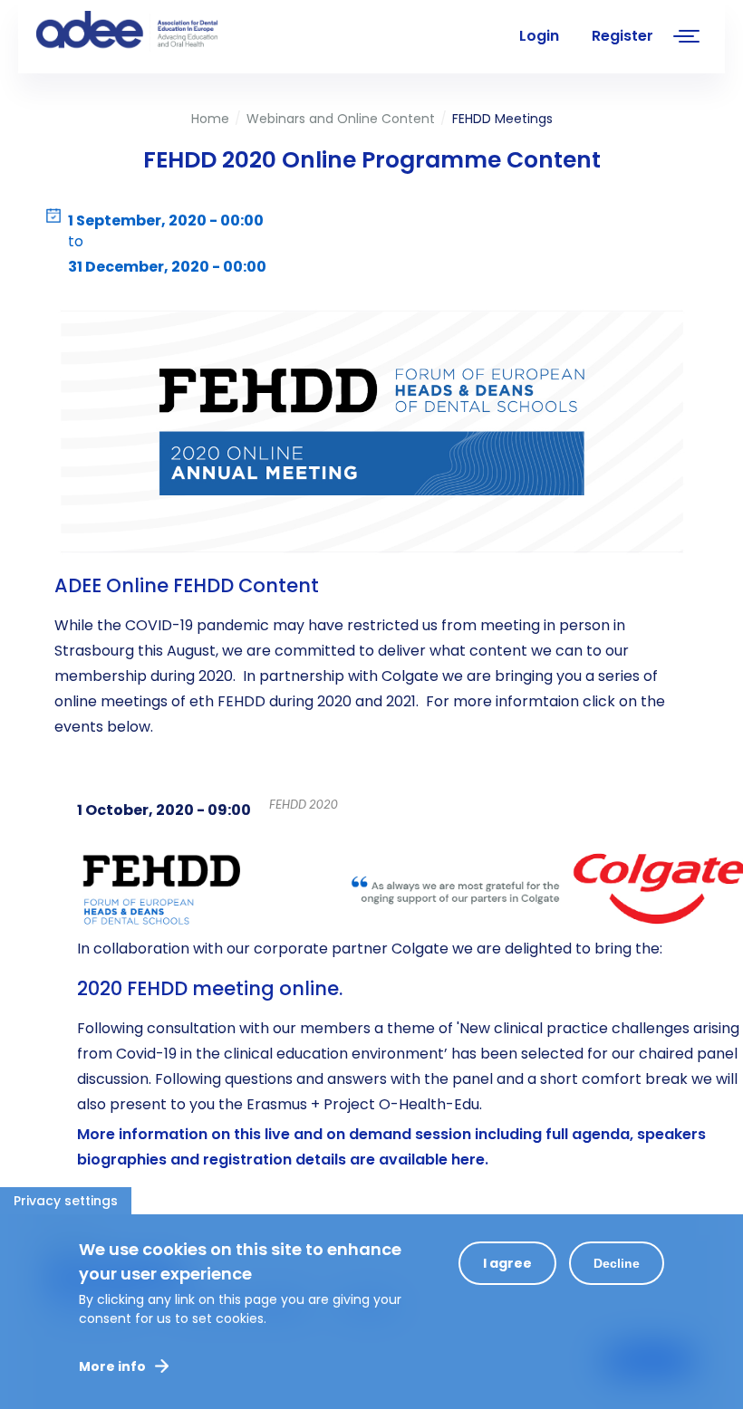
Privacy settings (66, 1201)
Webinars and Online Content (340, 119)
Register (622, 35)
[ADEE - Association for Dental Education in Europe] (172, 31)
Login (539, 35)
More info (112, 1366)
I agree (507, 1263)
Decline (616, 1263)
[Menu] (687, 38)
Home (210, 119)
